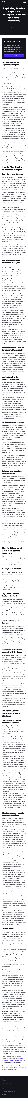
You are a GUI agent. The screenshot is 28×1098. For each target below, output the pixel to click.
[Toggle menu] (24, 1)
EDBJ (3, 2)
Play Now (14, 55)
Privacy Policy (6, 1083)
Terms (4, 1080)
